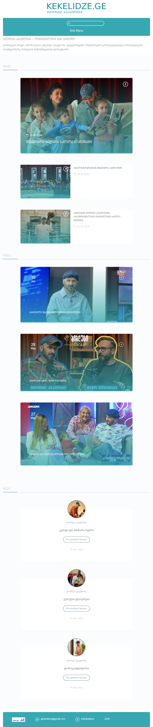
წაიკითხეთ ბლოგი (76, 539)
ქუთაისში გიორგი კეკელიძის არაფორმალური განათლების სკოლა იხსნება (97, 216)
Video (7, 255)
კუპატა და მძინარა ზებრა (76, 530)
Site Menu (76, 30)
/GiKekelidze (87, 719)
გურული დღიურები (77, 599)
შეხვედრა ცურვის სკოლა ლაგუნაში (59, 142)
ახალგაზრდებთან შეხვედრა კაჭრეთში (98, 168)
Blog (6, 488)
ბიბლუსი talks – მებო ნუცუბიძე (48, 380)
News (7, 66)
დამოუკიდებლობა (76, 668)
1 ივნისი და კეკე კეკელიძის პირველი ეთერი (56, 454)
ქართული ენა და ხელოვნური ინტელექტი (55, 312)
